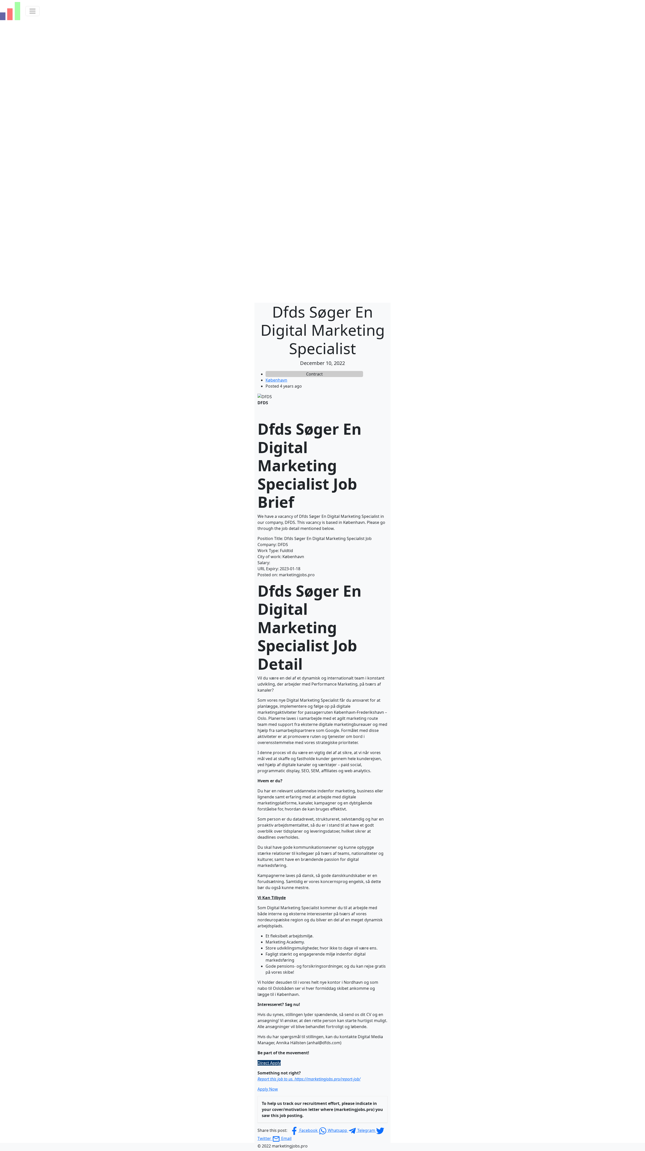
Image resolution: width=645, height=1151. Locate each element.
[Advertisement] (322, 60)
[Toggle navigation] (32, 11)
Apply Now (267, 1089)
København (276, 380)
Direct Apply (269, 1063)
